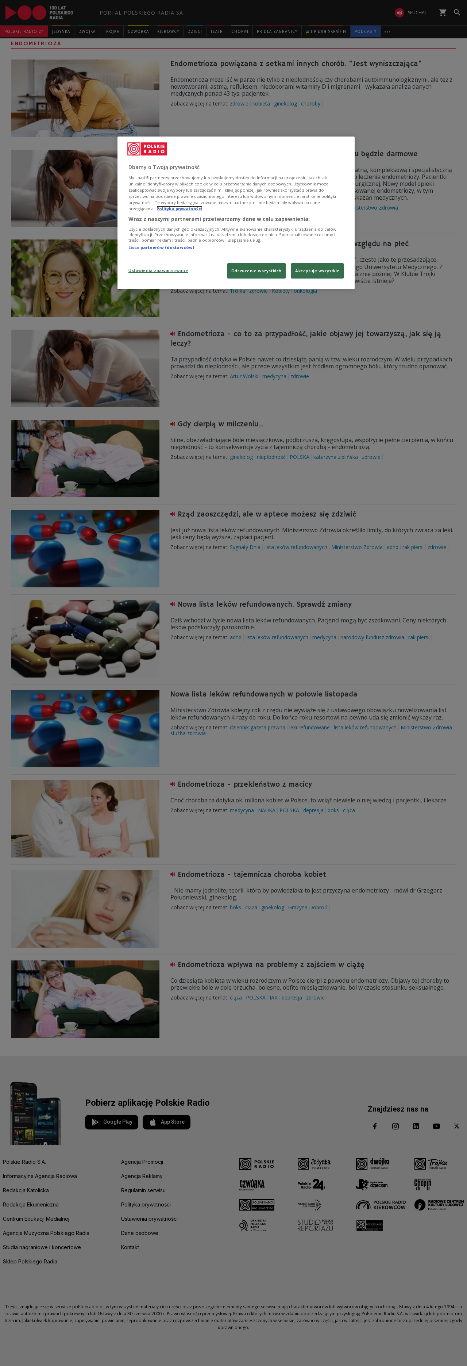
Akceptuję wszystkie (317, 270)
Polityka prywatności (179, 208)
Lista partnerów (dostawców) (161, 247)
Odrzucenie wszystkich (256, 270)
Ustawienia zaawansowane (158, 270)
